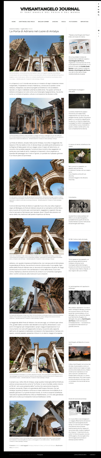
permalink (15, 447)
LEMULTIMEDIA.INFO (80, 454)
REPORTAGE (84, 21)
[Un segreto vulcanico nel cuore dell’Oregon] (98, 33)
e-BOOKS (55, 21)
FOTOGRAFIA (73, 21)
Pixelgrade (40, 454)
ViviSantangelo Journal (50, 9)
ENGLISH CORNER (43, 21)
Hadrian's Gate (38, 445)
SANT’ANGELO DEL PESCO (27, 21)
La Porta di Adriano (49, 445)
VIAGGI (63, 21)
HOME (13, 21)
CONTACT (92, 454)
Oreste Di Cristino (14, 29)
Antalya (30, 445)
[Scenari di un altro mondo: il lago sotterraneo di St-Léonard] (98, 36)
